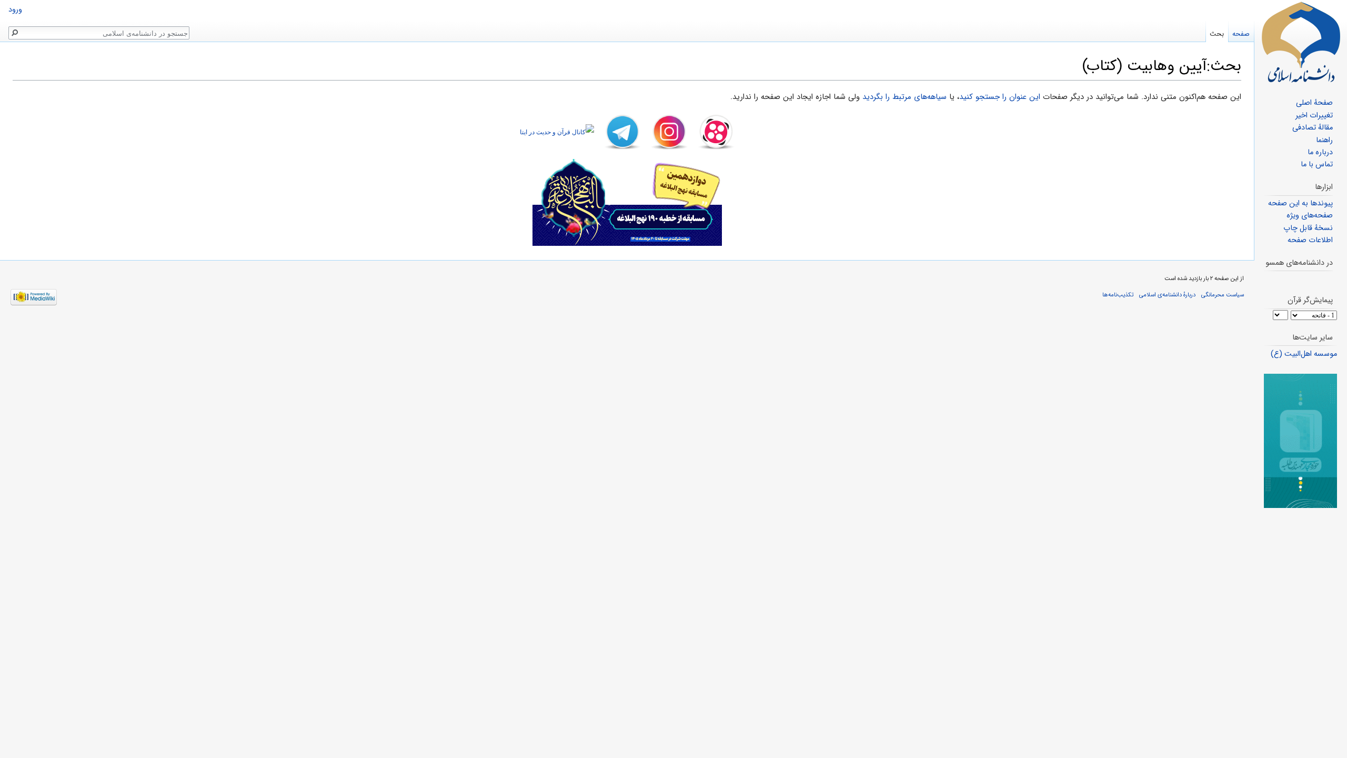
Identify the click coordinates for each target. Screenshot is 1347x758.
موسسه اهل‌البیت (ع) (1304, 354)
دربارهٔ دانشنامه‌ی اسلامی (1167, 295)
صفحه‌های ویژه (1309, 216)
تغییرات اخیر (1314, 115)
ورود (15, 10)
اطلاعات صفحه (1310, 240)
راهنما (1324, 140)
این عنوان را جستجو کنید (999, 97)
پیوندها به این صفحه (1300, 203)
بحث (1217, 33)
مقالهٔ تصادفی (1312, 128)
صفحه (1241, 33)
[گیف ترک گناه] (1300, 441)
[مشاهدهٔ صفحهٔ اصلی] (1301, 42)
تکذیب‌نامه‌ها (1117, 295)
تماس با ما (1317, 164)
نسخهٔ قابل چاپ (1308, 228)
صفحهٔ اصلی (1314, 103)
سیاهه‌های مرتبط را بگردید (904, 97)
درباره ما (1320, 152)
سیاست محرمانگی (1222, 295)
